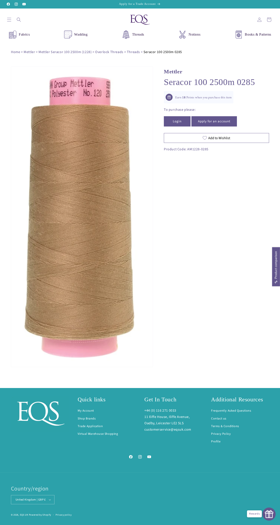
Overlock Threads (109, 52)
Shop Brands (87, 418)
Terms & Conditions (225, 426)
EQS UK (24, 514)
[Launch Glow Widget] (269, 514)
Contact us (218, 418)
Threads (138, 34)
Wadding (81, 34)
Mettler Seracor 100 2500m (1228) (65, 52)
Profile (215, 441)
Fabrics (24, 34)
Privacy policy (64, 514)
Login (177, 121)
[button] (9, 19)
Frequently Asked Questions (231, 411)
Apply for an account (214, 121)
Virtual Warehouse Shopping (98, 434)
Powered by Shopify (40, 514)
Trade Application (90, 426)
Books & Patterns (258, 34)
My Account (86, 411)
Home (15, 52)
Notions (194, 34)
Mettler (29, 52)
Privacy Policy (221, 434)
